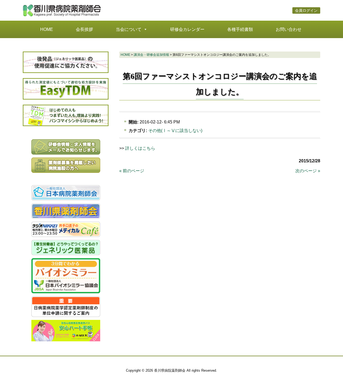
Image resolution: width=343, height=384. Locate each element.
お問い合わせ (288, 29)
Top (330, 371)
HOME (46, 29)
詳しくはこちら (140, 148)
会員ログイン (306, 10)
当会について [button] (128, 29)
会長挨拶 (84, 29)
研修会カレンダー (187, 29)
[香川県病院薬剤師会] (63, 16)
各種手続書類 (240, 29)
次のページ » (307, 171)
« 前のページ (131, 171)
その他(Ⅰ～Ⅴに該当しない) (175, 130)
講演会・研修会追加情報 (151, 55)
